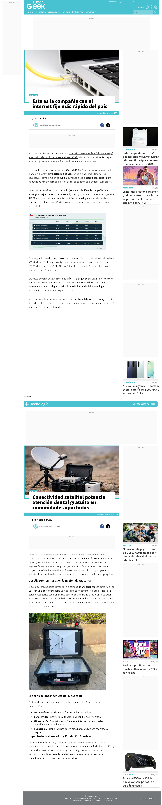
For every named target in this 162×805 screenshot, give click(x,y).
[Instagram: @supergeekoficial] (151, 7)
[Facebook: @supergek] (147, 7)
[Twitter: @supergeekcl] (155, 7)
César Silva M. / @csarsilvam (49, 526)
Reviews (66, 11)
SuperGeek (94, 796)
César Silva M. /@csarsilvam (49, 125)
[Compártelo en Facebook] (102, 125)
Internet (33, 95)
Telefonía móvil (129, 149)
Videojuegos (54, 11)
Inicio (30, 11)
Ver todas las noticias (144, 403)
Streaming (91, 11)
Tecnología (40, 11)
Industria (127, 545)
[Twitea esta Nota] (108, 125)
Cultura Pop (77, 11)
